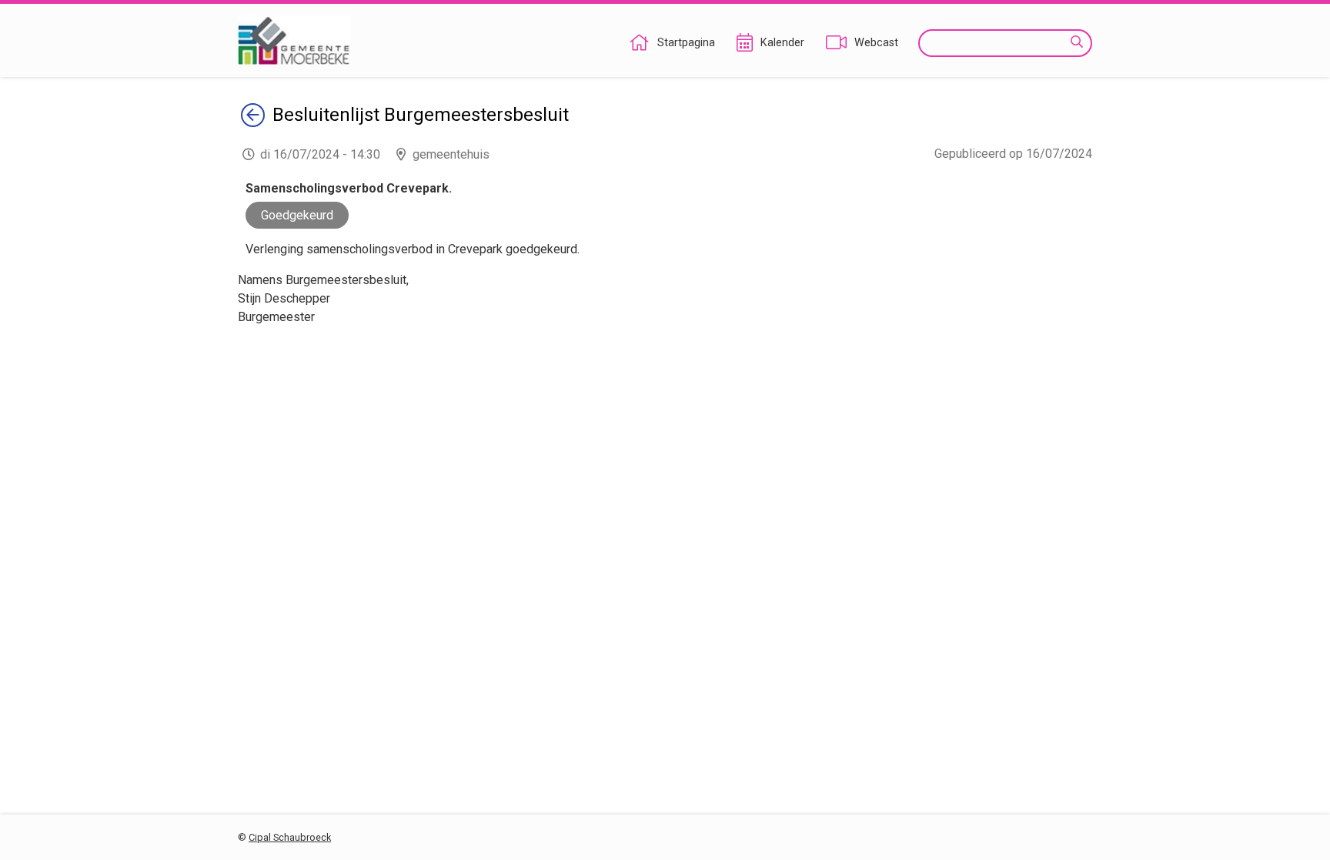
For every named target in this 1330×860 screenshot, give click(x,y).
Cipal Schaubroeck (290, 837)
